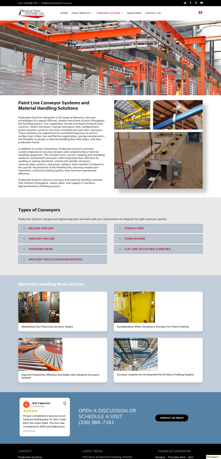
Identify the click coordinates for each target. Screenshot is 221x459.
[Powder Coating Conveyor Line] (136, 339)
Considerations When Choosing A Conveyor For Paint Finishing (153, 326)
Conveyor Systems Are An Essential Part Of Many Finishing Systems (155, 374)
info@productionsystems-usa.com (56, 3)
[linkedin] (185, 3)
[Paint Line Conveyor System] (134, 293)
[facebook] (190, 3)
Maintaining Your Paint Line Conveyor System (47, 326)
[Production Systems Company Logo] (33, 9)
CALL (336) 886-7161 (28, 3)
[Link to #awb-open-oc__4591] (200, 12)
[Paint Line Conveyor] (39, 293)
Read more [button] (29, 431)
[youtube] (201, 3)
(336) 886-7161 (96, 422)
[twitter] (196, 3)
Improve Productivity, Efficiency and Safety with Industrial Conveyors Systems (60, 376)
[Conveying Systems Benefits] (40, 339)
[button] (62, 228)
